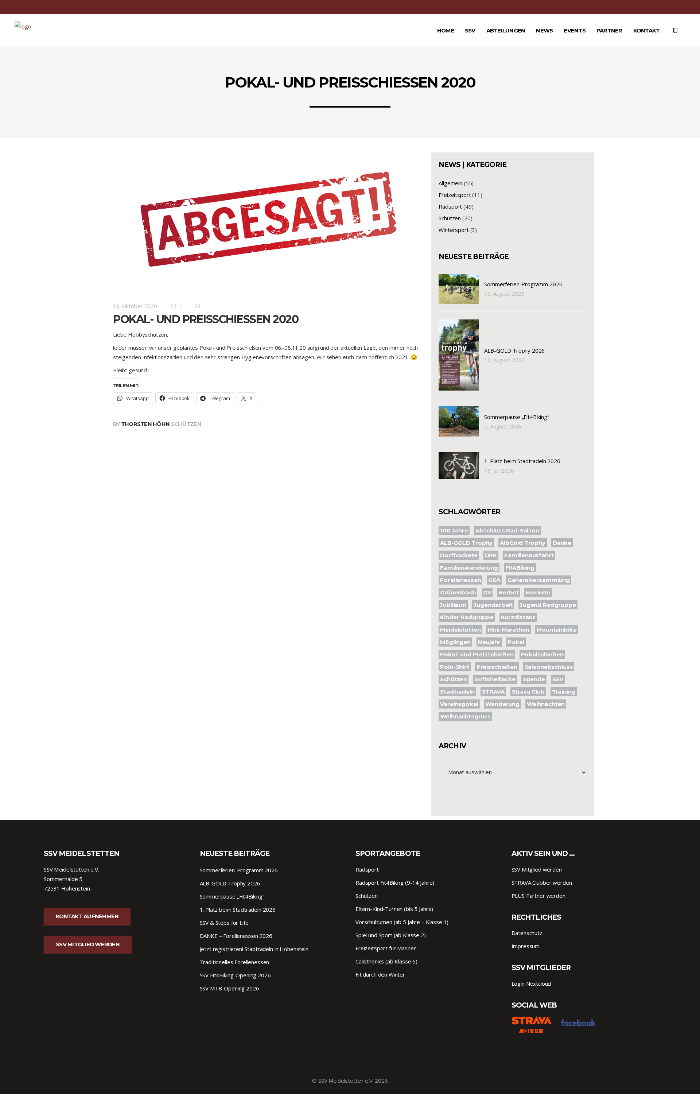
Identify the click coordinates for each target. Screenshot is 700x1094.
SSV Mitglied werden (537, 869)
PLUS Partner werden (538, 895)
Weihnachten (546, 704)
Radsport (450, 206)
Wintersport (453, 229)
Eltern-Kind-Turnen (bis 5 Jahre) (394, 908)
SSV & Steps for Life (224, 922)
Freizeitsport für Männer (385, 948)
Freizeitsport (455, 194)
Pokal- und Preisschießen (476, 654)
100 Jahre (454, 530)
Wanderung (502, 704)
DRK (491, 555)
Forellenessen (460, 580)
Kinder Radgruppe (467, 617)
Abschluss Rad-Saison (507, 530)
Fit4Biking (520, 567)
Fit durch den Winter (380, 974)
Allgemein (450, 183)
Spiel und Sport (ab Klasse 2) (390, 935)
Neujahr (489, 642)
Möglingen (455, 642)
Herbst (508, 592)
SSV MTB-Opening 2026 (229, 988)
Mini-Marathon (508, 629)
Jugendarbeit (493, 604)
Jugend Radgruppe (548, 604)
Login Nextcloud (531, 983)
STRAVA (493, 691)
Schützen (186, 423)
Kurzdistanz (518, 617)
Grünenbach (458, 592)
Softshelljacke (495, 679)
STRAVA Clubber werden (542, 882)
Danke (562, 542)
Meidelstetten (460, 629)
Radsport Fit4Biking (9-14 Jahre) (394, 882)
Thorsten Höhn (145, 423)
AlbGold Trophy (522, 542)
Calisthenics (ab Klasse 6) (386, 961)
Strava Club (528, 691)
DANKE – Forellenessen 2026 (236, 935)
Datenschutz (527, 932)
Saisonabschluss (549, 666)
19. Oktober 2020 (135, 306)
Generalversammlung (539, 580)
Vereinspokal (459, 704)
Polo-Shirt (454, 666)
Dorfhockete (458, 555)
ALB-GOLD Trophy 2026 (230, 883)
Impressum (526, 946)
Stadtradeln (457, 691)
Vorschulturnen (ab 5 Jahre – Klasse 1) (401, 922)
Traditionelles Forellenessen (234, 962)
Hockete (538, 592)
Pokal (516, 642)
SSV (558, 679)
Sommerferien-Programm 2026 (239, 870)
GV (487, 592)
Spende (534, 679)
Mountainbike (556, 629)
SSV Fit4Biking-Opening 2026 (235, 975)
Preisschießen (497, 666)
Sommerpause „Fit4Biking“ (232, 896)
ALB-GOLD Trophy (466, 542)
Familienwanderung (469, 567)
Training (564, 691)
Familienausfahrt (529, 555)
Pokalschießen (542, 654)
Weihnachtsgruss (465, 716)
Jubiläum (453, 604)
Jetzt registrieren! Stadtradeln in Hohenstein (254, 949)
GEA (494, 580)
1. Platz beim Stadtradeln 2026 (238, 909)
